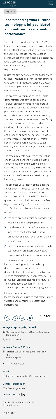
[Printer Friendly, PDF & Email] (7, 318)
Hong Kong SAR (13, 334)
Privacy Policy (9, 412)
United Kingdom (13, 357)
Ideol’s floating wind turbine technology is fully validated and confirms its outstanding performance (28, 300)
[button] (50, 4)
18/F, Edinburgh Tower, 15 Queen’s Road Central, (28, 331)
